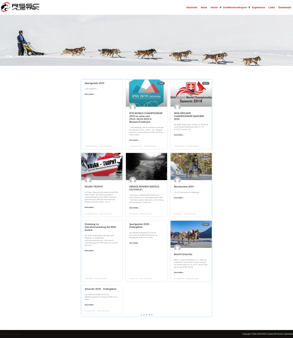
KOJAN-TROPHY (94, 186)
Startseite (191, 7)
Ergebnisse (258, 7)
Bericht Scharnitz (183, 254)
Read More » (89, 94)
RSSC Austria (10, 334)
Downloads (284, 7)
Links (272, 7)
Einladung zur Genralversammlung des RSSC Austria (100, 227)
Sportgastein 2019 (94, 83)
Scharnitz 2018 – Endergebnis (100, 289)
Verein (214, 7)
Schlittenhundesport (235, 7)
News (204, 7)
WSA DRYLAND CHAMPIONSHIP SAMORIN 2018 (189, 116)
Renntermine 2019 (184, 186)
